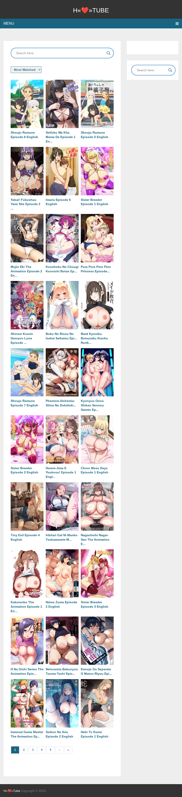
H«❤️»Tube (91, 10)
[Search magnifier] (108, 53)
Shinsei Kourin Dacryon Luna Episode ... (22, 338)
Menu (9, 23)
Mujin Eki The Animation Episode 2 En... (26, 271)
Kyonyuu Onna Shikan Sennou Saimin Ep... (92, 405)
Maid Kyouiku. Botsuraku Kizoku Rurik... (94, 338)
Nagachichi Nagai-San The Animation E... (95, 539)
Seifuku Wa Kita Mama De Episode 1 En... (60, 137)
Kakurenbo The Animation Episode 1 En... (26, 606)
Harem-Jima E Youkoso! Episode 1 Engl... (61, 472)
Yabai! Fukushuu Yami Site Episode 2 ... (25, 204)
